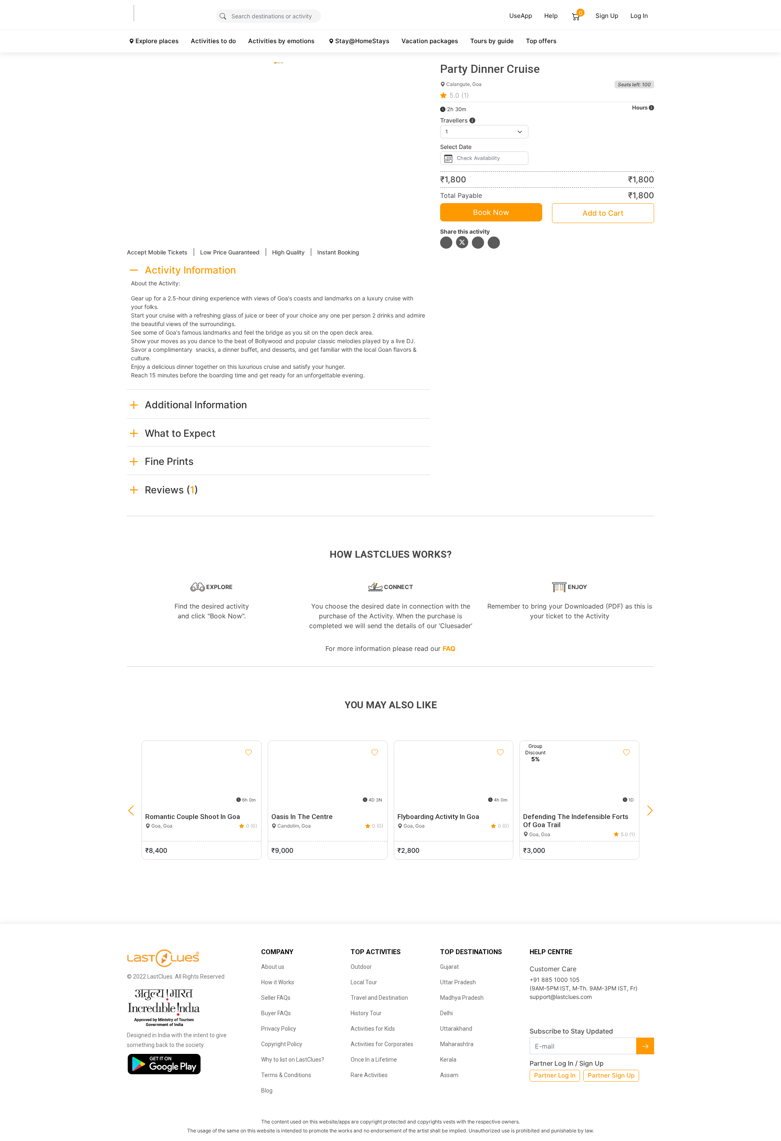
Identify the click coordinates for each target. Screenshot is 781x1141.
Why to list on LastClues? (292, 1059)
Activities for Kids (373, 1028)
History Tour (366, 1013)
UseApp (520, 16)
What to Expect (180, 433)
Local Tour (364, 982)
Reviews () (171, 490)
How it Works (277, 982)
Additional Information (196, 405)
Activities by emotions (281, 41)
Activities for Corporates (382, 1044)
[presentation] (131, 811)
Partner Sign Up (611, 1075)
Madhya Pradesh (462, 998)
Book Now (491, 212)
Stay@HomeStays (362, 41)
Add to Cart (603, 213)
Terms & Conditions (286, 1075)
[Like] (248, 752)
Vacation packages (429, 41)
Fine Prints (169, 461)
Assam (449, 1075)
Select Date (455, 146)
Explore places (157, 41)
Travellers (454, 120)
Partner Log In (555, 1075)
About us (272, 967)
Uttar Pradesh (458, 982)
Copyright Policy (281, 1044)
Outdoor (361, 967)
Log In (639, 16)
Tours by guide (492, 41)
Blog (267, 1090)
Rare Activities (369, 1075)
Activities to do (213, 41)
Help (551, 16)
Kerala (448, 1059)
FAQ (449, 648)
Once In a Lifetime (374, 1059)
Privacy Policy (278, 1028)
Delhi (446, 1013)
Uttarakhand (456, 1028)
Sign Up (607, 16)
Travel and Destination (379, 998)
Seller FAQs (275, 998)
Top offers (541, 41)
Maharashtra (456, 1044)
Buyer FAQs (276, 1013)
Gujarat (449, 967)
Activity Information (190, 270)
